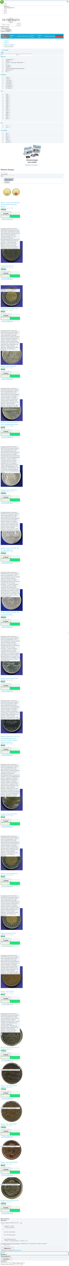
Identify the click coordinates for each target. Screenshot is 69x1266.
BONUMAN (17, 1250)
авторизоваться (18, 1264)
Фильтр (3, 1252)
